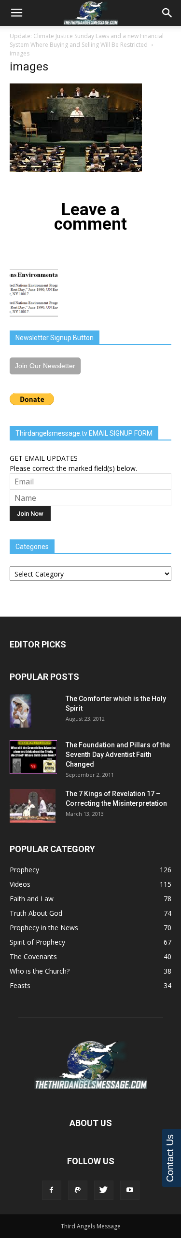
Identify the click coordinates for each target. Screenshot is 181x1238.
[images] (76, 170)
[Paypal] (77, 1190)
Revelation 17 (133, 794)
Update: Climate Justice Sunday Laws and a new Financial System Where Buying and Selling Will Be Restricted (87, 40)
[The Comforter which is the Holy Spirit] (20, 711)
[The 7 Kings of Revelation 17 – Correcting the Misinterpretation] (33, 806)
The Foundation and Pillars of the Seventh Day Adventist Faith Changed (118, 754)
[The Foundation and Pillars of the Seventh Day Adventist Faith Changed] (33, 757)
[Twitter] (103, 1190)
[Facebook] (51, 1190)
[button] (167, 13)
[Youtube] (129, 1190)
